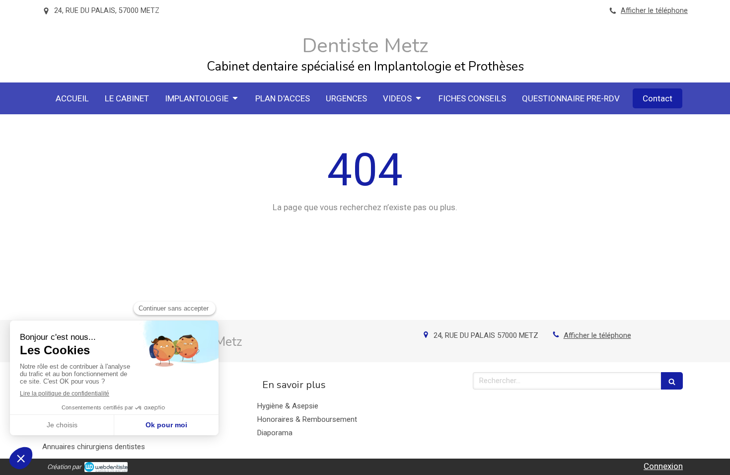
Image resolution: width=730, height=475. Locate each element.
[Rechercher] (672, 381)
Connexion (663, 466)
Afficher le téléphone (654, 10)
